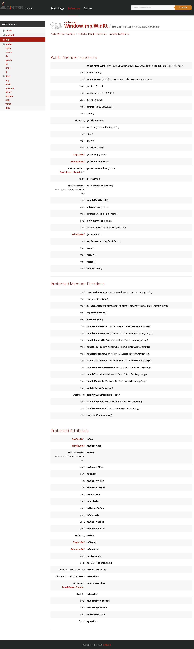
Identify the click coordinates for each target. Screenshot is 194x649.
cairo (8, 48)
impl (7, 68)
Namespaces (9, 24)
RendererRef (78, 161)
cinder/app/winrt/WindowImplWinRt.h (140, 26)
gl (6, 64)
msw (8, 84)
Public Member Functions (62, 34)
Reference (74, 8)
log (7, 80)
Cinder (107, 644)
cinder (8, 30)
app (7, 39)
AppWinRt (77, 438)
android (9, 35)
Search (183, 7)
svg (7, 100)
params (9, 88)
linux (8, 76)
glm (7, 108)
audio (8, 44)
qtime (8, 92)
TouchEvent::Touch (69, 172)
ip (6, 72)
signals (9, 96)
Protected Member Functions (92, 34)
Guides (88, 8)
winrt (8, 104)
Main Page (57, 8)
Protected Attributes (119, 34)
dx (6, 56)
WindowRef (78, 234)
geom (8, 60)
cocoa (8, 52)
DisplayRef (79, 154)
